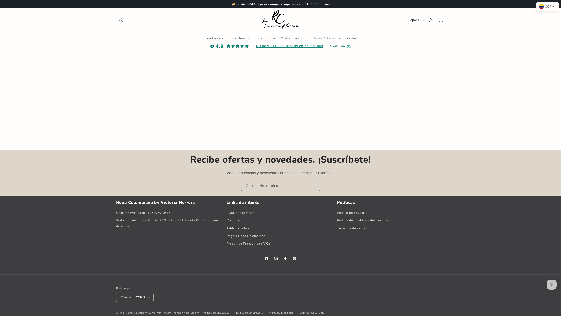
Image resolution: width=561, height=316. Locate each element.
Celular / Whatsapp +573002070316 (143, 212)
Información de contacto (248, 312)
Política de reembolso (281, 312)
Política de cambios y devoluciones (363, 220)
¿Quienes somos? (240, 212)
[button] (121, 20)
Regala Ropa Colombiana (246, 236)
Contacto (233, 220)
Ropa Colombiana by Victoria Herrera (149, 313)
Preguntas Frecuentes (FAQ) (248, 243)
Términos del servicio (311, 312)
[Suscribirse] (315, 186)
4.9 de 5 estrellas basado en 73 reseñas (289, 46)
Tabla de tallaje (238, 228)
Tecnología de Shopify (185, 313)
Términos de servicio (353, 228)
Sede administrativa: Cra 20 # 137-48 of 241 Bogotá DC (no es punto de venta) (168, 223)
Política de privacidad (353, 212)
